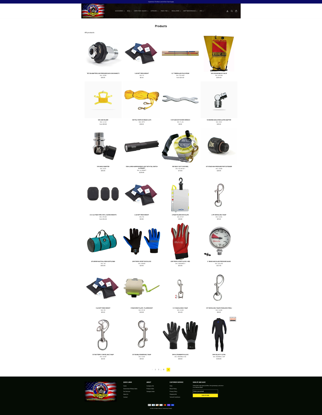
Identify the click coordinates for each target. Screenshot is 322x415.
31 (163, 369)
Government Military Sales (130, 388)
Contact (125, 397)
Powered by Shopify (167, 408)
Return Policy (173, 388)
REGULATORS (175, 11)
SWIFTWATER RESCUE (189, 11)
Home (125, 386)
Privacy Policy (173, 391)
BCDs (128, 11)
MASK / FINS (164, 11)
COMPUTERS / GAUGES (140, 11)
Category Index (150, 391)
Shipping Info (173, 394)
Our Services (126, 391)
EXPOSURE (154, 11)
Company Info (150, 386)
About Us (125, 394)
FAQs (171, 386)
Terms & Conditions (175, 397)
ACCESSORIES (119, 11)
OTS (201, 11)
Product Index (150, 388)
